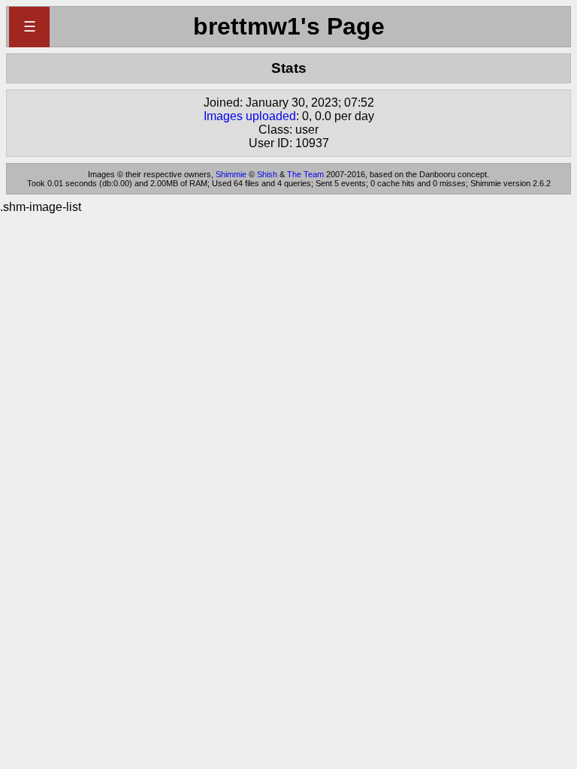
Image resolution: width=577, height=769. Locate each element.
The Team (305, 174)
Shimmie (231, 174)
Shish (267, 174)
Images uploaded (250, 116)
